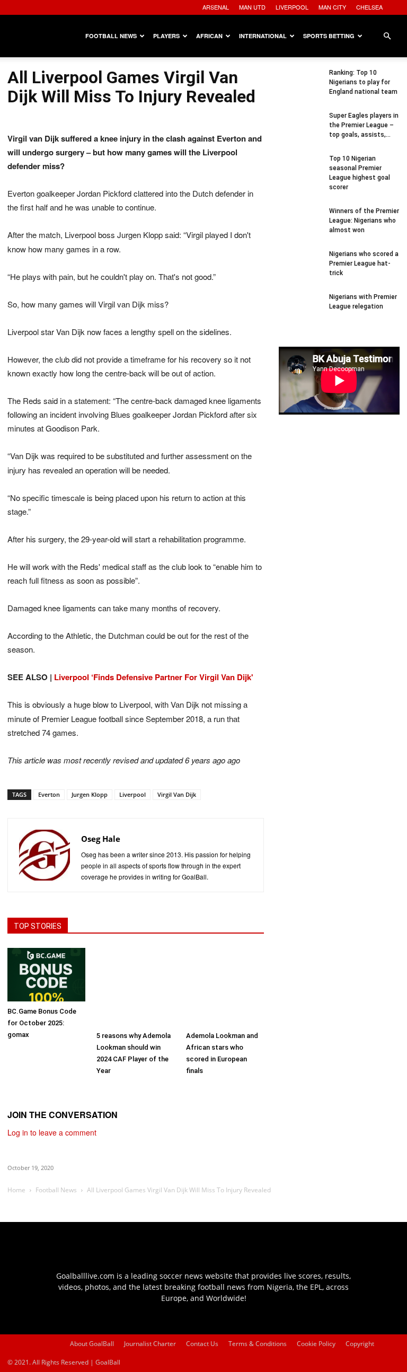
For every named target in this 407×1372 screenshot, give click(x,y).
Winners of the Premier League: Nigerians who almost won (364, 220)
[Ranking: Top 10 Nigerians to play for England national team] (300, 89)
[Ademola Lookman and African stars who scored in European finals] (225, 987)
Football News (111, 36)
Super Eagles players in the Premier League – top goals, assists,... (364, 125)
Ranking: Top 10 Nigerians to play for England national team (363, 82)
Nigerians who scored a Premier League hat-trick (364, 263)
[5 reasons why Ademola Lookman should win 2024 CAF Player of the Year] (135, 987)
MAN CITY (332, 7)
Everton (49, 794)
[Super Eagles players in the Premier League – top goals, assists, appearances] (300, 132)
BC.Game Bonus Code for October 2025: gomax (41, 1023)
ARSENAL (215, 7)
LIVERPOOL (292, 7)
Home (16, 1189)
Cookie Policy (316, 1343)
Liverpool (132, 794)
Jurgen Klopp (90, 794)
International (263, 36)
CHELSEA (369, 7)
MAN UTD (252, 7)
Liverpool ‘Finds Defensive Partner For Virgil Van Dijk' (153, 677)
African (209, 36)
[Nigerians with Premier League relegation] (300, 313)
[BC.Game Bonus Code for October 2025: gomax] (46, 974)
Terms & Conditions (257, 1343)
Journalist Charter (150, 1343)
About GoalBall (92, 1343)
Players (166, 36)
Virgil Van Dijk (176, 794)
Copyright (360, 1343)
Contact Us (202, 1343)
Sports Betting (329, 36)
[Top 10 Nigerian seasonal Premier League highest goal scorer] (300, 175)
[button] (387, 36)
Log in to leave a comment (51, 1132)
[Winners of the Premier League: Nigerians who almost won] (300, 227)
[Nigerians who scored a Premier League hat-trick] (300, 270)
